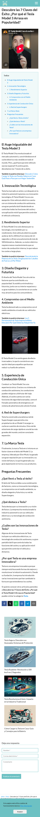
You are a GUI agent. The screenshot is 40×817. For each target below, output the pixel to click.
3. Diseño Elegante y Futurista (18, 93)
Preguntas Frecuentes (15, 114)
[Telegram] (27, 603)
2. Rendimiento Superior (18, 90)
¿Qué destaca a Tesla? (17, 121)
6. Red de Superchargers (18, 107)
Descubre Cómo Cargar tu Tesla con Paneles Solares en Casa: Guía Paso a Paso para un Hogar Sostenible (20, 176)
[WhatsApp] (16, 603)
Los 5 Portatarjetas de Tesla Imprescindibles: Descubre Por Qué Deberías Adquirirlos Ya (18, 320)
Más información (26, 806)
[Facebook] (4, 603)
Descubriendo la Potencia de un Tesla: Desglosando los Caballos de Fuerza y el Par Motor (20, 258)
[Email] (33, 603)
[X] (10, 603)
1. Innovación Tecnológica (16, 86)
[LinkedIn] (21, 603)
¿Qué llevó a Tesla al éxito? (18, 118)
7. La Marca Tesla (13, 111)
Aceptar (20, 812)
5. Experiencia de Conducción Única (20, 104)
